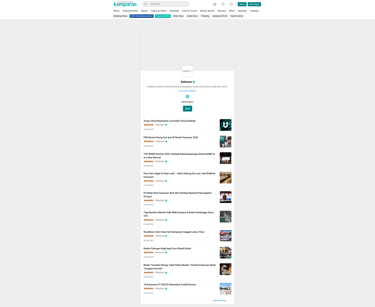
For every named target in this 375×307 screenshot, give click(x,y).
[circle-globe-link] (187, 96)
